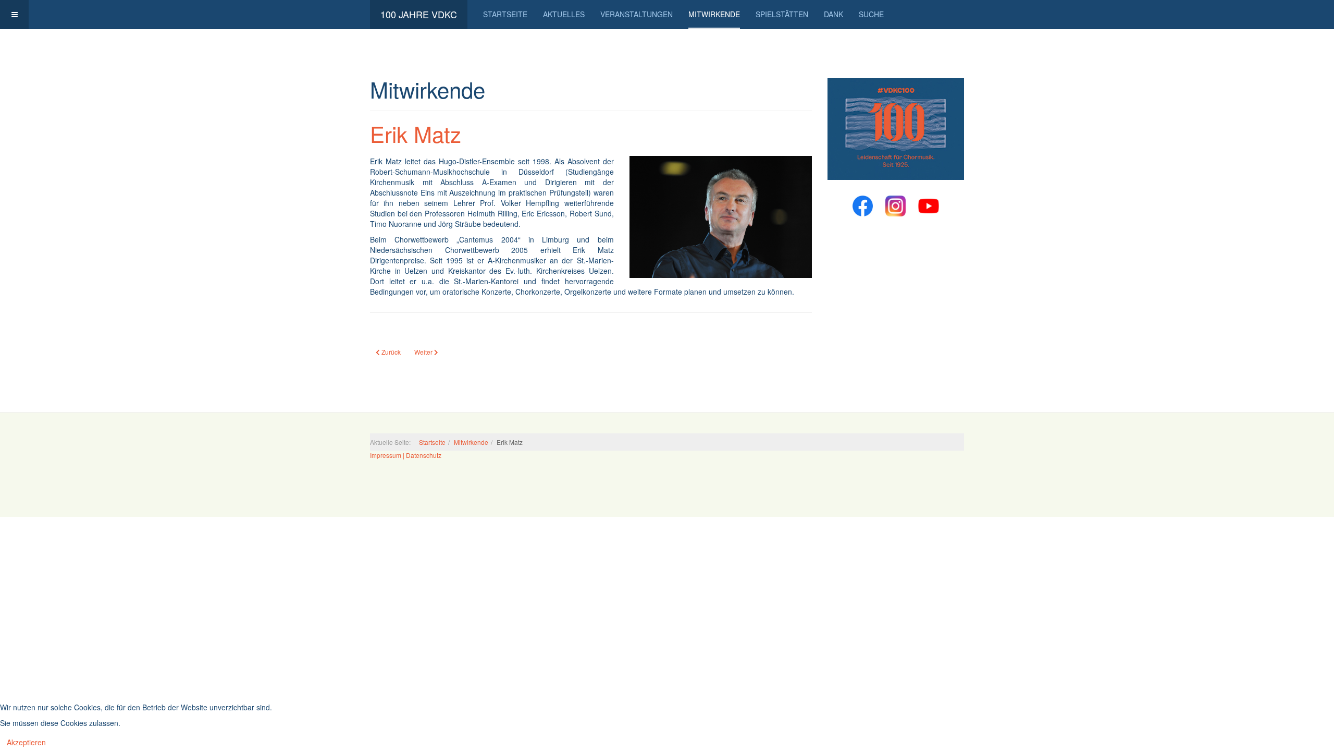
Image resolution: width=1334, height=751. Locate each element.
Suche (871, 14)
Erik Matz (415, 133)
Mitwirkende (714, 14)
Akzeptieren (26, 742)
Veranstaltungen (636, 14)
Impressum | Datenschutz (405, 455)
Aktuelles (564, 14)
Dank (833, 14)
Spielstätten (782, 14)
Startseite (505, 14)
